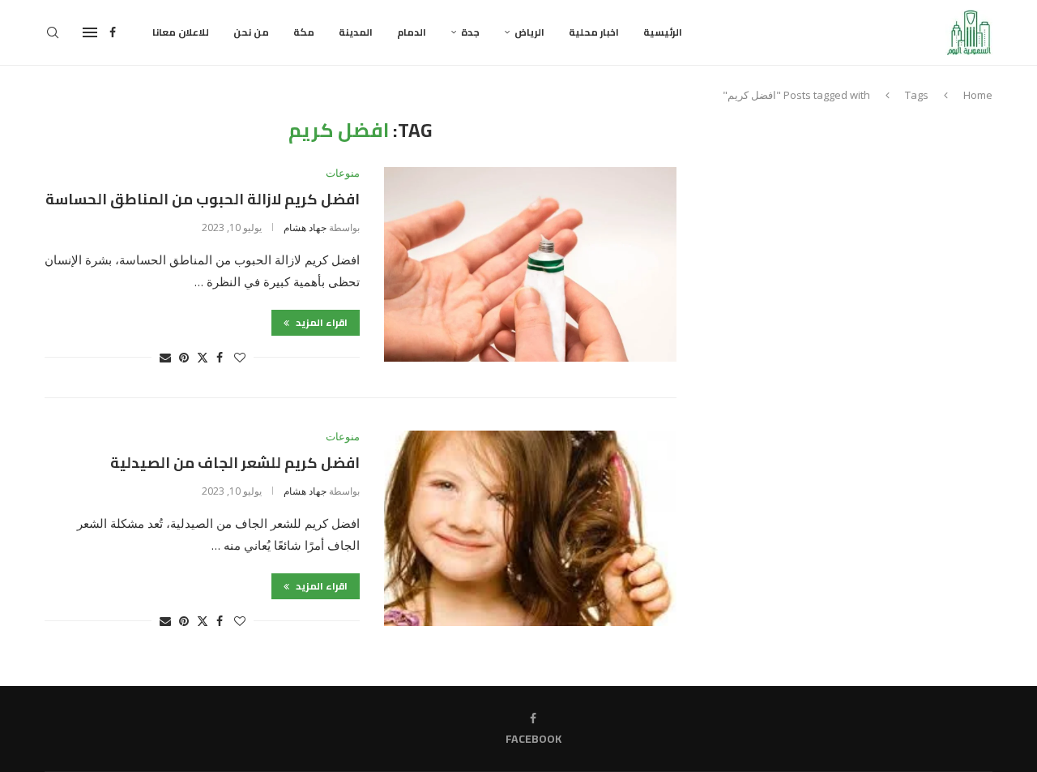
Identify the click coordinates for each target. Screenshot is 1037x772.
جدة (470, 32)
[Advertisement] (854, 232)
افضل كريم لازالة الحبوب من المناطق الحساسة (202, 199)
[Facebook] (112, 32)
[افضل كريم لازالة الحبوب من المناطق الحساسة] (530, 264)
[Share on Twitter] (202, 357)
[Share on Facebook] (219, 357)
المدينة (356, 32)
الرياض (529, 32)
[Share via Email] (165, 357)
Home (977, 95)
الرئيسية (662, 32)
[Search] (53, 32)
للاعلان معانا (180, 32)
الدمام (411, 32)
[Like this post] (239, 357)
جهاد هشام (305, 227)
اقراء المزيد (320, 322)
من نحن (251, 32)
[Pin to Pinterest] (184, 357)
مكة (303, 32)
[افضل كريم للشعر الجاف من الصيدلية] (530, 528)
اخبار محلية (594, 32)
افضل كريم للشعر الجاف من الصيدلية (235, 462)
